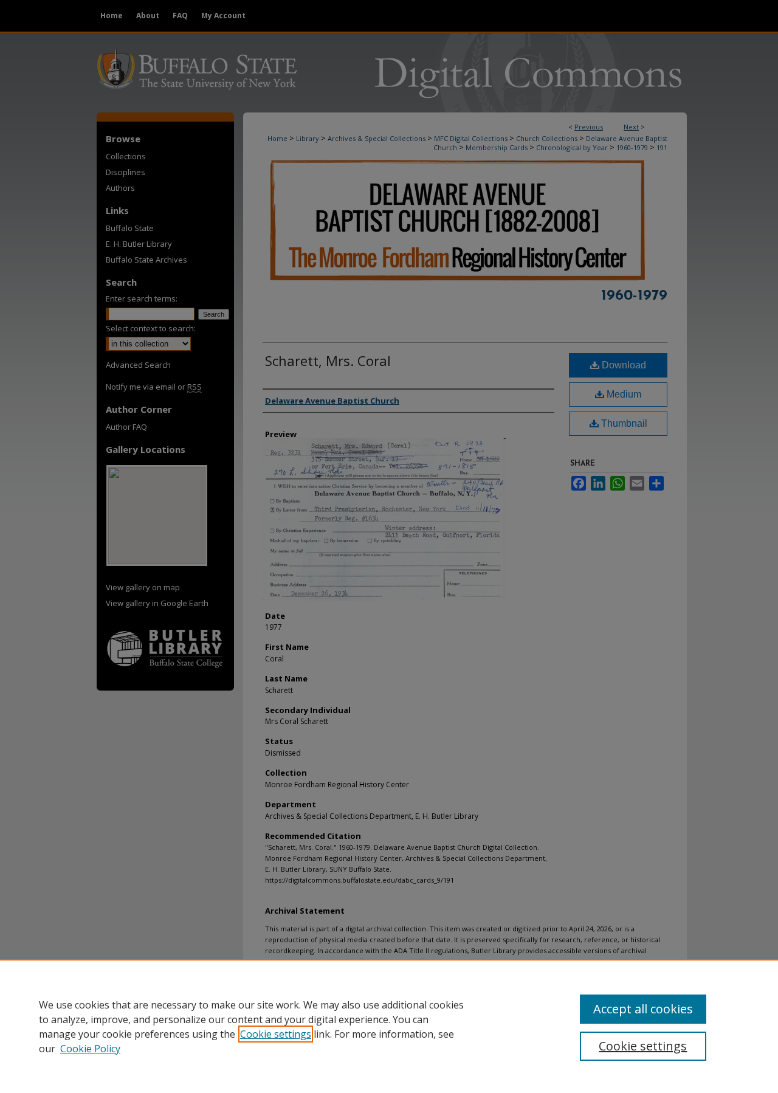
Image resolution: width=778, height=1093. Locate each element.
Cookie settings (275, 1034)
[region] (389, 1026)
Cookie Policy (90, 1048)
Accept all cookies (643, 1009)
